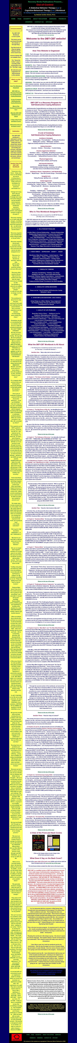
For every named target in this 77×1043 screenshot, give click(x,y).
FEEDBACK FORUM (31, 88)
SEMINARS (52, 19)
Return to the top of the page (46, 129)
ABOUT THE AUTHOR (40, 19)
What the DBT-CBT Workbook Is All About (16, 114)
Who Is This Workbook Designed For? (16, 108)
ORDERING (28, 22)
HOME (13, 19)
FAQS (19, 19)
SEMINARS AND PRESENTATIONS (35, 76)
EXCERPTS (27, 19)
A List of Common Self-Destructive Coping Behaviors (16, 101)
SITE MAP (49, 22)
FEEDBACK (62, 19)
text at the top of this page (53, 863)
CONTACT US (39, 22)
